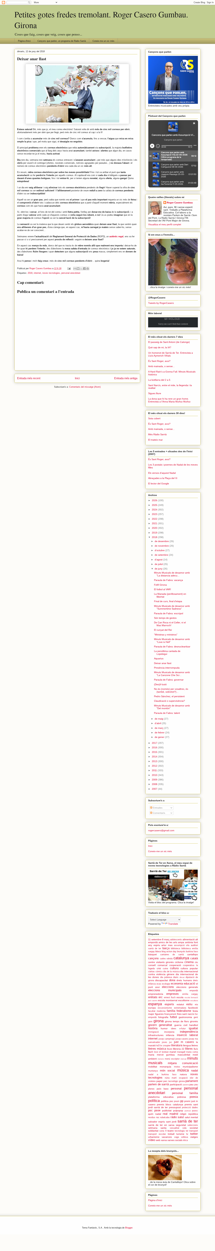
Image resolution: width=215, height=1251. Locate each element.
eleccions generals (187, 987)
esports (169, 1004)
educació (189, 983)
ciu (196, 962)
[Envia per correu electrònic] (75, 268)
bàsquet (152, 954)
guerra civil (180, 1025)
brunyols (181, 951)
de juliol (159, 564)
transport (193, 1131)
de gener (160, 737)
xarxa (164, 1140)
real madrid (170, 1113)
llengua (187, 1045)
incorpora (169, 1031)
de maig (159, 718)
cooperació (175, 965)
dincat (182, 977)
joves (164, 1042)
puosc (195, 1111)
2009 (155, 779)
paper (159, 1081)
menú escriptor (172, 1059)
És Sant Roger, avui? (159, 361)
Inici (77, 378)
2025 (155, 505)
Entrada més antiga (125, 378)
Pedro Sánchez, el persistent (169, 696)
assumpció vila (181, 945)
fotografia (163, 1017)
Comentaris (158, 813)
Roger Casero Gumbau (180, 202)
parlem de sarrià (158, 1084)
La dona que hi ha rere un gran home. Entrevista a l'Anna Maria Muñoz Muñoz (169, 400)
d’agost (159, 559)
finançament (170, 1014)
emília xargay (190, 994)
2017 (155, 743)
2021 (155, 523)
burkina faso (192, 951)
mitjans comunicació (183, 1063)
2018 (30, 273)
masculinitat (184, 1054)
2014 (155, 756)
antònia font (191, 942)
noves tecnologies (51, 273)
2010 (155, 775)
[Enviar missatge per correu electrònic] (68, 268)
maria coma (192, 1052)
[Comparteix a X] (81, 268)
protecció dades (190, 1107)
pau (191, 1084)
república (193, 1114)
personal (176, 1088)
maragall (181, 1052)
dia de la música (171, 971)
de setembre (162, 554)
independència (189, 1031)
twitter (194, 1133)
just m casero (184, 1042)
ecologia (166, 984)
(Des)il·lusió (160, 684)
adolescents (176, 939)
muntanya (153, 1071)
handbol (193, 1025)
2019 (155, 532)
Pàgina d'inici (24, 41)
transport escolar (157, 1134)
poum (176, 1101)
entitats (152, 997)
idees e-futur (178, 1028)
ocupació (183, 1078)
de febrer (160, 732)
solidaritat (153, 1130)
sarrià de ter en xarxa (161, 1125)
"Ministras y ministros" (165, 634)
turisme (180, 1134)
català (194, 958)
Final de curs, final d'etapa (168, 601)
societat (194, 1128)
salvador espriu (156, 1121)
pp (181, 1101)
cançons (153, 958)
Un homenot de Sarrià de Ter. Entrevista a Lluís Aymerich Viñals (170, 354)
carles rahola (166, 958)
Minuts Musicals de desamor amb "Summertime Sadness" (172, 607)
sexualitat (174, 1128)
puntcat (188, 1111)
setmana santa (157, 1128)
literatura (176, 1045)
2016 (155, 747)
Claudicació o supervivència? (169, 701)
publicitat (166, 1110)
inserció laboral (187, 1035)
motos (177, 1067)
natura (183, 1074)
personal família (185, 1093)
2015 (155, 752)
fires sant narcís (185, 1014)
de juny (159, 568)
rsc (157, 1117)
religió (183, 1114)
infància (170, 1035)
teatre (170, 1130)
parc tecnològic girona (174, 1081)
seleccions (192, 1125)
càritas (151, 971)
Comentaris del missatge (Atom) (85, 387)
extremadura (180, 1008)
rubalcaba (164, 1117)
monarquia (165, 1066)
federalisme (184, 1010)
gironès (194, 1021)
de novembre (162, 545)
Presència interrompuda (167, 667)
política (154, 1101)
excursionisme (165, 1008)
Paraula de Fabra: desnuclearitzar (172, 646)
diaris (175, 977)
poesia (194, 1096)
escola (180, 997)
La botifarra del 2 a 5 (159, 380)
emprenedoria (155, 994)
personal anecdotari (70, 273)
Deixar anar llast (162, 663)
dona (172, 980)
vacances (167, 1137)
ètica (185, 1140)
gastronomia (185, 1017)
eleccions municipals (165, 990)
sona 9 (162, 1131)
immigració (153, 1032)
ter (187, 1131)
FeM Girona (160, 584)
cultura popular (189, 968)
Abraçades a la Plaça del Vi (162, 478)
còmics (159, 971)
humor (164, 1028)
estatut (180, 1004)
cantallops (192, 954)
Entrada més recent (28, 378)
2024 (155, 509)
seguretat (181, 1125)
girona (159, 1021)
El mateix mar (155, 439)
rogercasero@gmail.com (161, 830)
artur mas (167, 945)
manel (172, 1051)
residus (151, 1117)
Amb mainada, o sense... (161, 366)
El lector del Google (158, 483)
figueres (159, 1014)
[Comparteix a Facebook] (84, 268)
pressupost (175, 1107)
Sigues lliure (154, 393)
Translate (173, 923)
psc (150, 1110)
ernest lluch (170, 997)
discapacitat (161, 980)
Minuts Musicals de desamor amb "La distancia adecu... (172, 574)
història (152, 1028)
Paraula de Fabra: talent (167, 713)
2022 (155, 518)
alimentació (189, 939)
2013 (155, 761)
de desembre (162, 541)
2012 (155, 765)
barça (165, 948)
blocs (158, 951)
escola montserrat (167, 1000)
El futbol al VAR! (162, 589)
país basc (162, 1088)
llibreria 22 (178, 1048)
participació (176, 1084)
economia (177, 983)
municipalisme (190, 1066)
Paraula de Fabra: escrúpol (168, 613)
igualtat (193, 1028)
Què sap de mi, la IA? (159, 347)
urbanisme (153, 1137)
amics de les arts (168, 942)
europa (152, 1007)
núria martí (171, 1078)
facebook (193, 1007)
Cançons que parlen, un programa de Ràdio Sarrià (61, 41)
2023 (155, 514)
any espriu (154, 945)
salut (181, 1117)
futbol (173, 1017)
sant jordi (171, 1121)
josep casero (182, 1039)
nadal (194, 1070)
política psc (167, 1101)
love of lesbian (161, 1052)
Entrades (157, 807)
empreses (172, 993)
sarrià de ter (188, 1121)
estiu (189, 1004)
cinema (189, 962)
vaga (176, 1137)
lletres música (157, 1048)
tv (187, 1134)
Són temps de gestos (165, 618)
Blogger (128, 1227)
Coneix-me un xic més (103, 41)
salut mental (191, 1117)
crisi (159, 968)
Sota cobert (154, 418)
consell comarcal (157, 965)
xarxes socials (174, 1140)
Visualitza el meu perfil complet (164, 224)
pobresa (181, 1097)
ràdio (173, 1117)
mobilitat (152, 1066)
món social (167, 1070)
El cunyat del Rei (163, 630)
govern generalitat (160, 1025)
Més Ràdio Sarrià (157, 434)
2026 (155, 500)
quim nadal (154, 1114)
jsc (170, 1042)
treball (171, 1134)
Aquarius (158, 658)
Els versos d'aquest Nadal (162, 473)
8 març (165, 939)
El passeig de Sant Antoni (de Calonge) (169, 342)
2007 (155, 789)
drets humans (184, 980)
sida (184, 1128)
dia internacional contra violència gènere (173, 973)
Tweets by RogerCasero (161, 303)
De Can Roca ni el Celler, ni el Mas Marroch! (170, 624)
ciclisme (179, 962)
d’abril (158, 723)
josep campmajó (167, 1039)
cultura (174, 968)
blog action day (169, 951)
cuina (165, 968)
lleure (169, 1049)
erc (161, 997)
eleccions (168, 987)
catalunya (181, 958)
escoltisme (183, 1000)
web (158, 1140)
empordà (193, 990)
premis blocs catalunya (170, 1104)
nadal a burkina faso (162, 1074)
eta (196, 1004)
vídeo (151, 1140)
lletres (194, 1045)
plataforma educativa (161, 1097)
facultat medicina (156, 1011)
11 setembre (154, 939)
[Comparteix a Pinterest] (87, 268)
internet (37, 273)
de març (159, 728)
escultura (194, 1000)
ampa (181, 942)
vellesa (184, 1137)
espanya (155, 1004)
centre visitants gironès (161, 962)
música (183, 1070)
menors (161, 1059)
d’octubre (160, 550)
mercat (183, 1059)
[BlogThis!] (78, 268)
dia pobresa (166, 977)
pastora (186, 1085)
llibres (189, 1048)
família (171, 1010)
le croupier (165, 1045)
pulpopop (178, 1110)
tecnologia (180, 1131)
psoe (157, 1110)
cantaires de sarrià (172, 954)
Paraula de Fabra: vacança (168, 580)
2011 (155, 770)
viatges (194, 1137)
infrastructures (155, 1035)
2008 (155, 784)
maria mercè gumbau (161, 1054)
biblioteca (175, 948)
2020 (155, 528)
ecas (159, 984)
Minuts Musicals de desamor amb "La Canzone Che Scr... (172, 673)
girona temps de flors (177, 1021)
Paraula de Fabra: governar (169, 679)
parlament (191, 1081)
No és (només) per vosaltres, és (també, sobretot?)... (171, 690)
